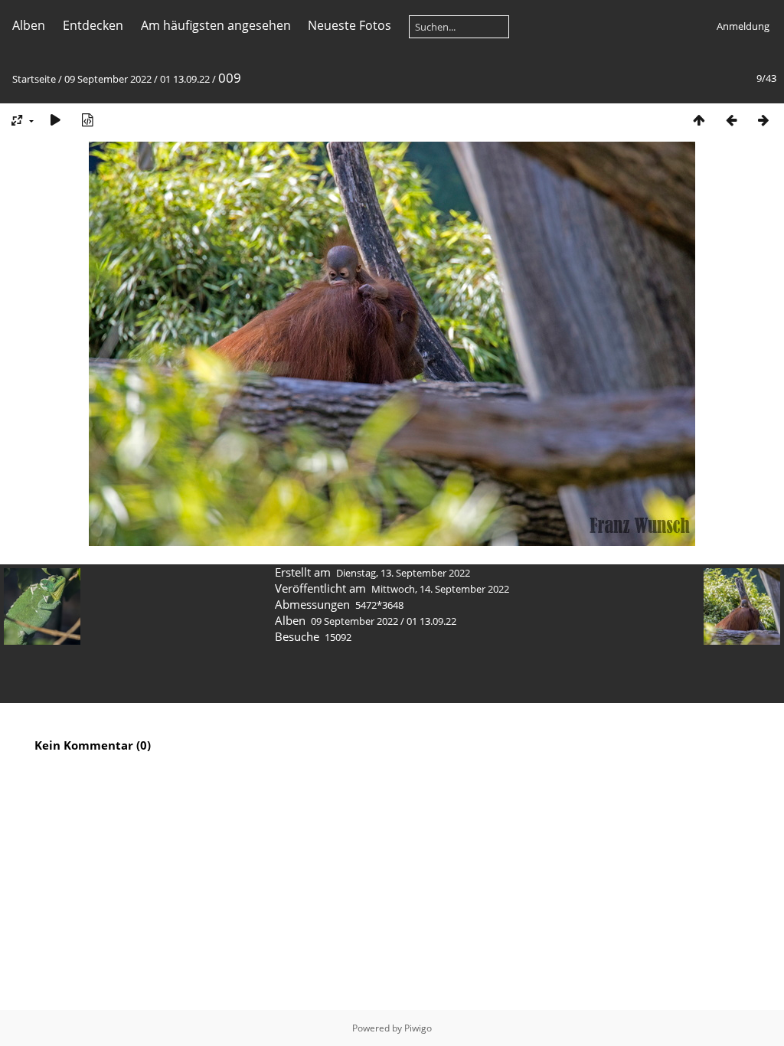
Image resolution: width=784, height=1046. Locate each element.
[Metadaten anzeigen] (87, 120)
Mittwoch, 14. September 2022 (440, 589)
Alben (28, 25)
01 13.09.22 (185, 79)
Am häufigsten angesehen (216, 25)
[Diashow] (55, 120)
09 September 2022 (108, 79)
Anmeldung (743, 26)
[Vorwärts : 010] (763, 120)
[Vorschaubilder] (699, 120)
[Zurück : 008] (731, 120)
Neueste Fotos (349, 25)
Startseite (34, 79)
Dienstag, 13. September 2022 (403, 573)
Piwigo (418, 1028)
